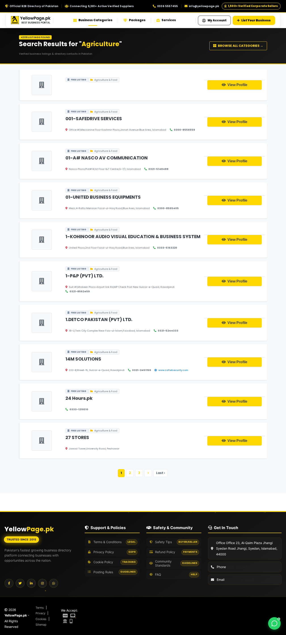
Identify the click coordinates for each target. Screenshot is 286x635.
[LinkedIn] (31, 583)
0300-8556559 (184, 130)
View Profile (237, 85)
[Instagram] (42, 583)
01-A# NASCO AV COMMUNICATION (106, 158)
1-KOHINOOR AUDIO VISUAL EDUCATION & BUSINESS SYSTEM (132, 236)
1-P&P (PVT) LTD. (84, 276)
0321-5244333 (168, 330)
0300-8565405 (168, 208)
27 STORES (77, 437)
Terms (40, 607)
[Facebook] (8, 583)
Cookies (41, 619)
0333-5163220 (167, 247)
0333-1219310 (78, 409)
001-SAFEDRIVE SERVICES (93, 118)
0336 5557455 (167, 6)
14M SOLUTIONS (83, 359)
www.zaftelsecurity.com (173, 370)
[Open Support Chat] (274, 623)
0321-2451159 (141, 370)
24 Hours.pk (79, 398)
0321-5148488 (158, 169)
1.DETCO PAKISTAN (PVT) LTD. (98, 319)
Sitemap (41, 624)
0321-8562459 (79, 291)
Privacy (40, 613)
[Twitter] (20, 583)
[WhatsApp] (53, 583)
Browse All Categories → (240, 45)
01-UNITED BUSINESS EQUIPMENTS (103, 197)
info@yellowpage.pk (204, 6)
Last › (160, 473)
